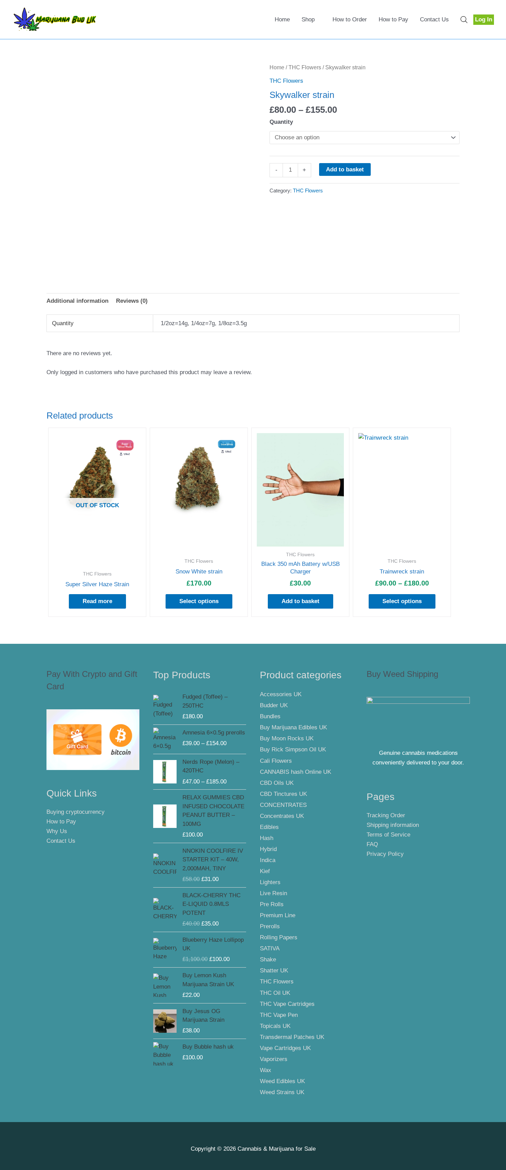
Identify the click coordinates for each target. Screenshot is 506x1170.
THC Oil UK (275, 993)
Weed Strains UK (282, 1092)
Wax (265, 1070)
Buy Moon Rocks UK (287, 738)
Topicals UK (275, 1026)
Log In (483, 19)
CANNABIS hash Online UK (295, 772)
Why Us (56, 831)
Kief (265, 871)
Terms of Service (388, 834)
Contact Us (434, 19)
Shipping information (393, 825)
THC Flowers (304, 67)
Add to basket (345, 169)
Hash (266, 838)
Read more (97, 601)
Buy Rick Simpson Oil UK (293, 749)
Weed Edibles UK (282, 1081)
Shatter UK (274, 970)
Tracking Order (386, 815)
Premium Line (277, 915)
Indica (267, 860)
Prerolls (270, 926)
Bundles (270, 716)
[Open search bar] (464, 19)
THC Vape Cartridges (287, 1004)
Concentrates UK (282, 816)
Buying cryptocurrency (75, 812)
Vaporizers (273, 1059)
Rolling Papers (278, 937)
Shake (268, 959)
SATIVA (270, 948)
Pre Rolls (272, 904)
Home (282, 19)
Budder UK (274, 705)
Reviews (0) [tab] (132, 301)
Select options (199, 601)
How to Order (350, 19)
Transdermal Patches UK (292, 1037)
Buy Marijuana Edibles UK (293, 727)
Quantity (281, 122)
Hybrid (268, 849)
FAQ (372, 844)
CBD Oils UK (277, 783)
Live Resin (273, 893)
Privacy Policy (385, 854)
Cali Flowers (276, 761)
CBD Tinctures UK (283, 794)
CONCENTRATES (283, 805)
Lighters (270, 882)
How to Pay (393, 19)
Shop (308, 19)
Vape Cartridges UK (285, 1048)
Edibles (269, 827)
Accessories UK (281, 694)
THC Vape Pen (279, 1015)
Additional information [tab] (77, 301)
